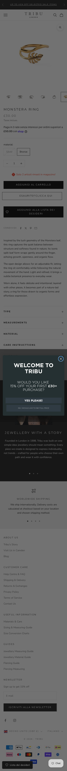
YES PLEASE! (33, 400)
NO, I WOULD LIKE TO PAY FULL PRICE (33, 408)
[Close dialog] (60, 358)
